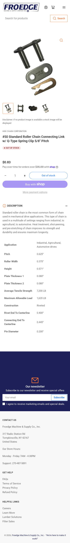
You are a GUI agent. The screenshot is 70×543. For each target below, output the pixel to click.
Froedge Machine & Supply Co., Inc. (28, 535)
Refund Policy (9, 492)
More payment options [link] (35, 192)
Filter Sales (8, 521)
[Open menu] (64, 7)
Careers (6, 508)
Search (61, 18)
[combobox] (35, 18)
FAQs (5, 479)
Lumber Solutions (12, 517)
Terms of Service (11, 483)
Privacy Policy (10, 487)
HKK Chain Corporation (14, 131)
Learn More (8, 512)
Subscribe (59, 397)
